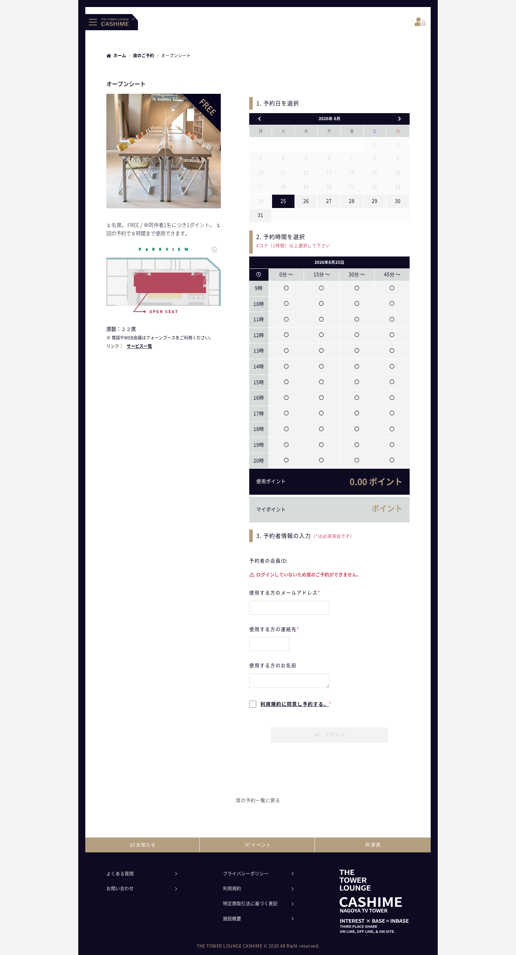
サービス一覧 (139, 346)
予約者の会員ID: (268, 560)
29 (374, 201)
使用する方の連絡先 (274, 629)
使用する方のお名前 (273, 665)
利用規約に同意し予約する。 (294, 704)
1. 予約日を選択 (277, 103)
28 (352, 201)
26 (306, 201)
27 (329, 201)
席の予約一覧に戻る (258, 800)
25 (283, 201)
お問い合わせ (120, 888)
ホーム (119, 55)
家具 (376, 845)
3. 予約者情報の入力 (283, 536)
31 (260, 215)
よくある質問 (120, 873)
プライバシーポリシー (246, 873)
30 (398, 201)
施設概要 (232, 918)
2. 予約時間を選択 (293, 241)
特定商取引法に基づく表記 (250, 903)
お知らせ (146, 845)
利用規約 (232, 888)
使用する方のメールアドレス (284, 592)
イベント (261, 845)
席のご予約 (143, 55)
